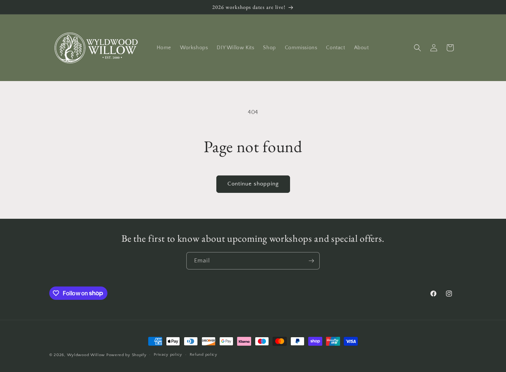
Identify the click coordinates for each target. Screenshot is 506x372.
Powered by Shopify (126, 355)
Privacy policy (168, 354)
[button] (417, 48)
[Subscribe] (311, 260)
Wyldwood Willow (86, 355)
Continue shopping (253, 184)
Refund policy (203, 354)
